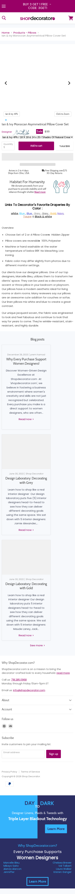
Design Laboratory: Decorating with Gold (26, 586)
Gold (53, 213)
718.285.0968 (19, 679)
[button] (37, 157)
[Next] (69, 83)
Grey (37, 213)
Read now (25, 419)
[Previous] (6, 83)
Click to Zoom (62, 114)
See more (36, 645)
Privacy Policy (9, 771)
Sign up (53, 754)
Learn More (37, 881)
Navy (60, 213)
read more (63, 673)
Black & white (43, 216)
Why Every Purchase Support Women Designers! (26, 361)
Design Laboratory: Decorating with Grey (26, 480)
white (14, 213)
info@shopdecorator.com (29, 690)
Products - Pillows (24, 32)
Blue (22, 213)
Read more (40, 192)
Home (6, 32)
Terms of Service (30, 771)
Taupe (27, 216)
